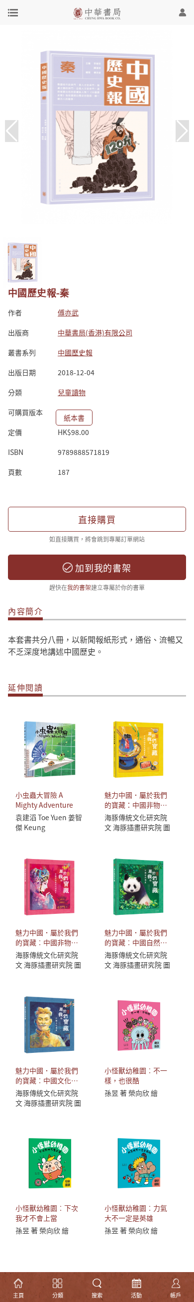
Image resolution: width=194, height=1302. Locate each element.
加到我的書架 (102, 567)
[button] (182, 131)
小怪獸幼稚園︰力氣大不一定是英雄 (135, 1213)
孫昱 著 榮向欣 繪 (131, 1093)
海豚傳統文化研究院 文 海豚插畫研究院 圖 (137, 822)
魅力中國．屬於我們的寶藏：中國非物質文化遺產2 (135, 805)
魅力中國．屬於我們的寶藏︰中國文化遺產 (46, 1080)
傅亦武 (68, 312)
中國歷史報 (75, 352)
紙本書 (74, 418)
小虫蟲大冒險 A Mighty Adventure (44, 800)
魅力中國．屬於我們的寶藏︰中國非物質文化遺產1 (46, 942)
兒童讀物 (72, 392)
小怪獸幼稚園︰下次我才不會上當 (46, 1213)
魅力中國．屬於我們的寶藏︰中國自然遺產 (135, 942)
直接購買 (97, 519)
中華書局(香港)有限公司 (95, 332)
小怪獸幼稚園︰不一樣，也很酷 (135, 1075)
